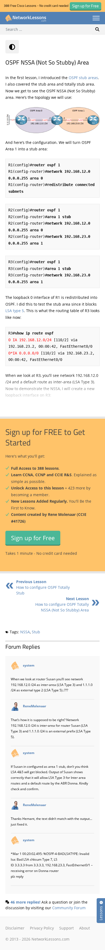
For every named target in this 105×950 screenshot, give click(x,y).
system (28, 665)
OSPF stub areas (83, 77)
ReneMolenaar (34, 706)
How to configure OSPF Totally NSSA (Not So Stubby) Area (62, 604)
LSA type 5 (14, 310)
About (84, 928)
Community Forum (69, 907)
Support (66, 928)
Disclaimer (14, 928)
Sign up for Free (33, 538)
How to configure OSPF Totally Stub (43, 587)
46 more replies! (25, 902)
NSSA (25, 631)
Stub (36, 631)
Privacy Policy (42, 928)
